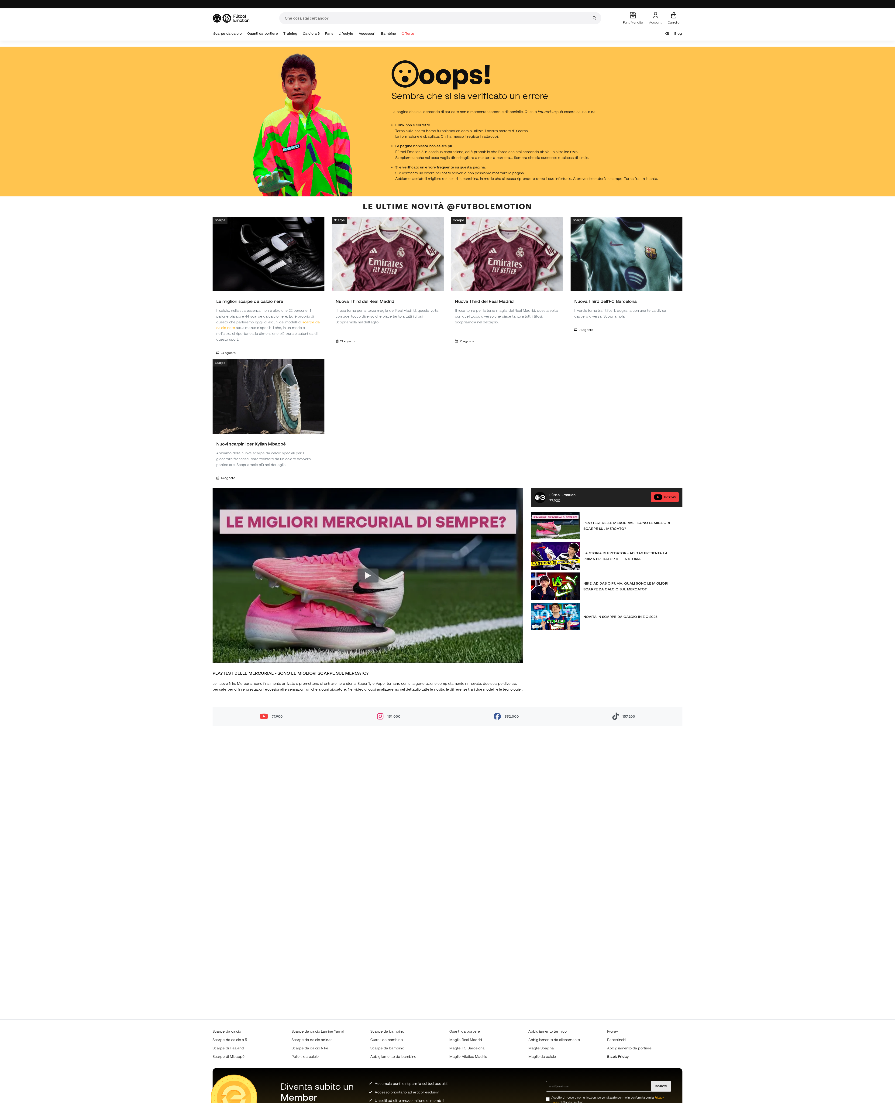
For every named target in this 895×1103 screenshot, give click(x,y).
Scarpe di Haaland (228, 1048)
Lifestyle (346, 33)
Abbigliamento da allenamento (554, 1040)
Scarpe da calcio (227, 33)
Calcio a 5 (311, 33)
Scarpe (220, 220)
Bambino (388, 33)
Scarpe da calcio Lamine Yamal (318, 1031)
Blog (678, 33)
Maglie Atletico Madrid (468, 1056)
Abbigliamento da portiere (629, 1048)
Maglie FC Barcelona (467, 1048)
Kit (666, 33)
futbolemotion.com (453, 131)
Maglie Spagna (541, 1048)
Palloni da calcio (305, 1056)
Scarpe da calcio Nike (310, 1048)
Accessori (367, 33)
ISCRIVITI (661, 1086)
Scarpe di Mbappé (228, 1056)
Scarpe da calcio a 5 (230, 1040)
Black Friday (618, 1056)
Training (290, 33)
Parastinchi (616, 1040)
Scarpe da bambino (387, 1031)
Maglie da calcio (542, 1056)
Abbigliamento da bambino (393, 1056)
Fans (329, 33)
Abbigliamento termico (547, 1031)
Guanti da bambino (386, 1040)
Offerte (408, 33)
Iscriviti (670, 497)
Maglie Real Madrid (465, 1040)
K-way (612, 1031)
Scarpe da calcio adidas (312, 1040)
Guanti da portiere (262, 33)
